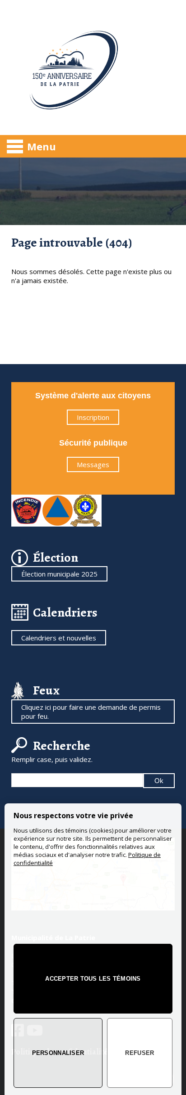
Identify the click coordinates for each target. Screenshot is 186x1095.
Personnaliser (58, 1053)
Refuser (139, 1053)
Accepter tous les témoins (93, 978)
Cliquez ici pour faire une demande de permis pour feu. (91, 712)
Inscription (93, 417)
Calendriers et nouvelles (58, 637)
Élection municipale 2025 (59, 573)
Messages (93, 464)
